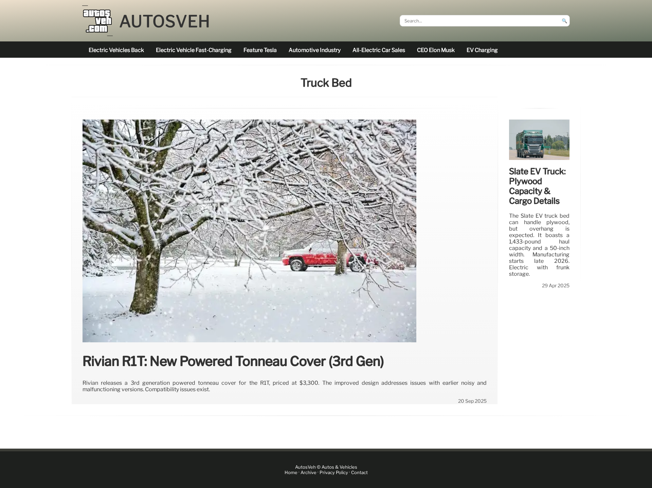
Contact (359, 472)
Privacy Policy (334, 472)
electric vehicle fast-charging (194, 50)
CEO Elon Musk (436, 50)
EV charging (482, 50)
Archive (308, 472)
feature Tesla (260, 50)
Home (291, 472)
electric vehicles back (116, 50)
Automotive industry (315, 50)
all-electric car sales (378, 50)
